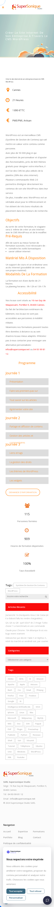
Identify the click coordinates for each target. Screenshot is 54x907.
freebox (32, 695)
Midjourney (27, 718)
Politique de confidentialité (17, 843)
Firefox (11, 695)
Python (24, 735)
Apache (11, 684)
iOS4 (38, 707)
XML (9, 757)
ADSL (21, 679)
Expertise (23, 831)
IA (20, 701)
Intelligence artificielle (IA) (19, 707)
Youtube (20, 757)
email (28, 690)
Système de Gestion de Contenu (30, 585)
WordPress (13, 591)
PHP (9, 729)
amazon (39, 679)
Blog (20, 837)
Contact (37, 837)
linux (22, 712)
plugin (19, 729)
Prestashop (33, 729)
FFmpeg (40, 690)
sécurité (30, 740)
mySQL (40, 718)
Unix (10, 751)
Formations (39, 831)
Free (21, 695)
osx (18, 723)
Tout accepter (16, 891)
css (19, 690)
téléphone (25, 746)
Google (11, 701)
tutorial (11, 746)
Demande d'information (23, 492)
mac (31, 712)
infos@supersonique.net (18, 349)
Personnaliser (16, 898)
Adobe (11, 679)
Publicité (11, 735)
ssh (19, 740)
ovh (28, 723)
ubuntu (39, 746)
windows (21, 751)
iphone (11, 712)
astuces (34, 684)
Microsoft (12, 718)
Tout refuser (36, 891)
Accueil (7, 831)
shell (10, 740)
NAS (9, 723)
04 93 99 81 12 (15, 794)
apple (22, 684)
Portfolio (7, 837)
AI (30, 679)
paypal (38, 723)
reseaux (36, 735)
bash (10, 690)
